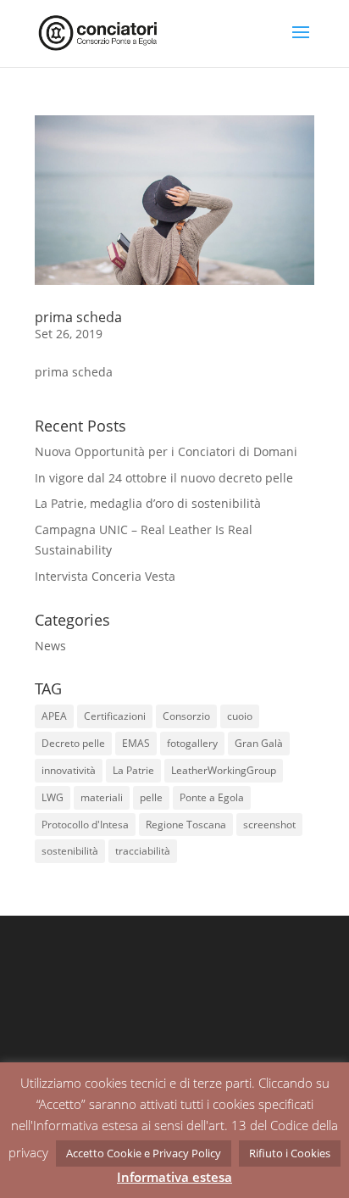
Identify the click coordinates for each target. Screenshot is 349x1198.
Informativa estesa (174, 1176)
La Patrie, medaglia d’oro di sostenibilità (148, 503)
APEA (54, 716)
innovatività (69, 770)
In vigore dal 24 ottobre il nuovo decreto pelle (164, 478)
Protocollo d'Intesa (85, 824)
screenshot (269, 824)
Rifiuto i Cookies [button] (289, 1153)
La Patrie (133, 770)
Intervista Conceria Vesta (105, 576)
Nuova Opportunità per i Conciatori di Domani (166, 451)
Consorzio (186, 716)
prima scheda (78, 317)
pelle (151, 797)
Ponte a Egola (212, 797)
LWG (53, 797)
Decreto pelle (73, 743)
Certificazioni (115, 716)
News (50, 646)
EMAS (136, 743)
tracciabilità (142, 851)
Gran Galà (259, 743)
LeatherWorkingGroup (223, 770)
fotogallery (192, 743)
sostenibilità (70, 851)
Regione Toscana (186, 824)
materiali (101, 797)
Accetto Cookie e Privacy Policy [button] (143, 1153)
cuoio (239, 716)
